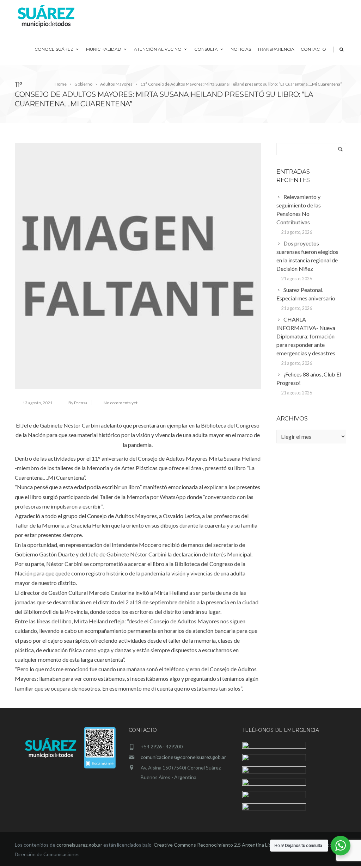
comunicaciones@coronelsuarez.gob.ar (183, 757)
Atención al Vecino (158, 49)
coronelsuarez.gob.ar (79, 845)
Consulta (206, 49)
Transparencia (275, 49)
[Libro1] (138, 266)
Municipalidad (103, 49)
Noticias (241, 49)
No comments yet (120, 402)
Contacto (313, 49)
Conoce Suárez (54, 49)
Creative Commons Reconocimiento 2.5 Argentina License (218, 845)
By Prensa (77, 402)
